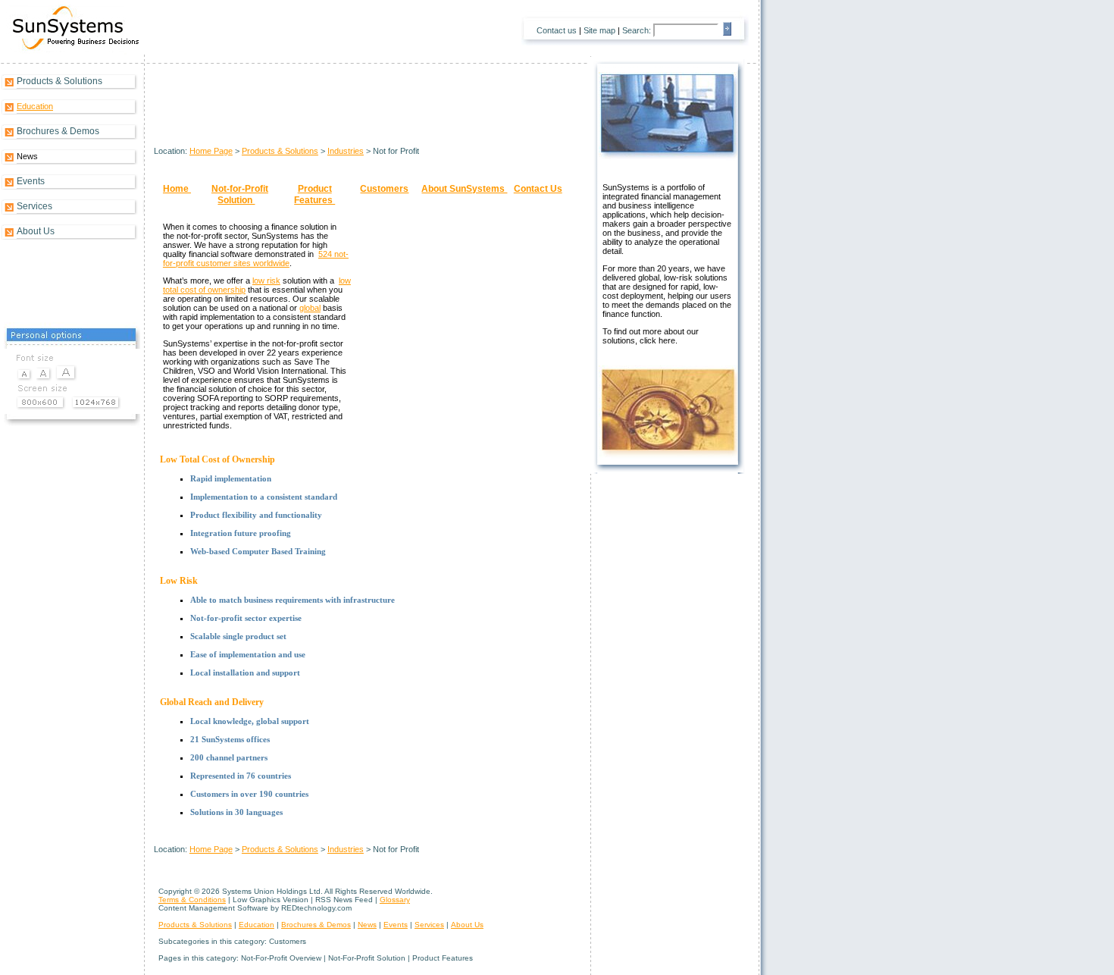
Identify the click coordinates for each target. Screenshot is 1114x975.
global (310, 307)
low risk (266, 280)
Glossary (395, 899)
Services (34, 206)
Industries (345, 150)
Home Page (211, 150)
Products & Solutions (59, 81)
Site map (599, 30)
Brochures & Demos (58, 131)
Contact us (557, 30)
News (367, 924)
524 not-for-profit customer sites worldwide (256, 258)
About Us (36, 231)
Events (31, 181)
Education (35, 106)
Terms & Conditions (192, 899)
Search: (636, 30)
